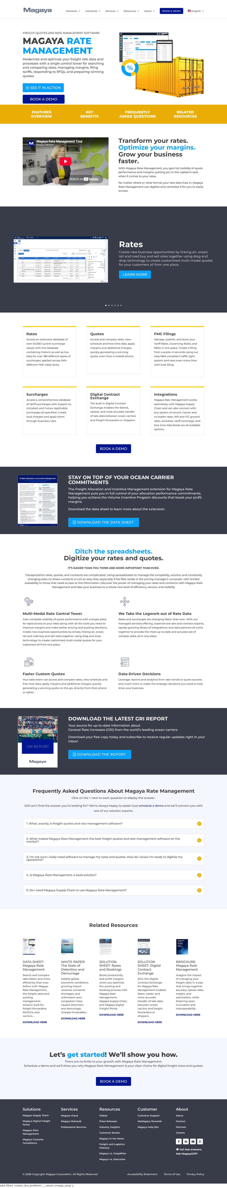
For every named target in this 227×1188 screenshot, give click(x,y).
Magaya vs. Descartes (112, 1159)
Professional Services (73, 1127)
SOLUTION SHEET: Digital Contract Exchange (149, 967)
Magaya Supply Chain (36, 1115)
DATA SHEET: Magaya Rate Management (34, 965)
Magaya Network (71, 1121)
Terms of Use (172, 1174)
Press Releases (108, 1121)
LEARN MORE (135, 274)
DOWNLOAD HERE (35, 1022)
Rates (131, 244)
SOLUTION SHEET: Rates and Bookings (110, 965)
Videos (103, 1115)
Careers (180, 1132)
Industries (91, 11)
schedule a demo (151, 805)
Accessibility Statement (142, 1174)
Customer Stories (109, 1132)
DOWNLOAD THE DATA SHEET (105, 522)
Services (110, 11)
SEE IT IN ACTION (45, 88)
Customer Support (149, 1115)
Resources (130, 11)
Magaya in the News (111, 1138)
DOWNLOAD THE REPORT (101, 754)
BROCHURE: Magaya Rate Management (187, 965)
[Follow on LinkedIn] (186, 1141)
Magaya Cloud (69, 1115)
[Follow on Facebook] (179, 1141)
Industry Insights (109, 1127)
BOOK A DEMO (43, 99)
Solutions (71, 11)
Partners (181, 1127)
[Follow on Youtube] (193, 1141)
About (148, 11)
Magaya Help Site (148, 1127)
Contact (181, 1121)
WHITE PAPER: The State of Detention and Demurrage (73, 967)
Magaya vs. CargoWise (112, 1153)
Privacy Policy (195, 1174)
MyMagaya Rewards (150, 1121)
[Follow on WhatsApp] (200, 1141)
